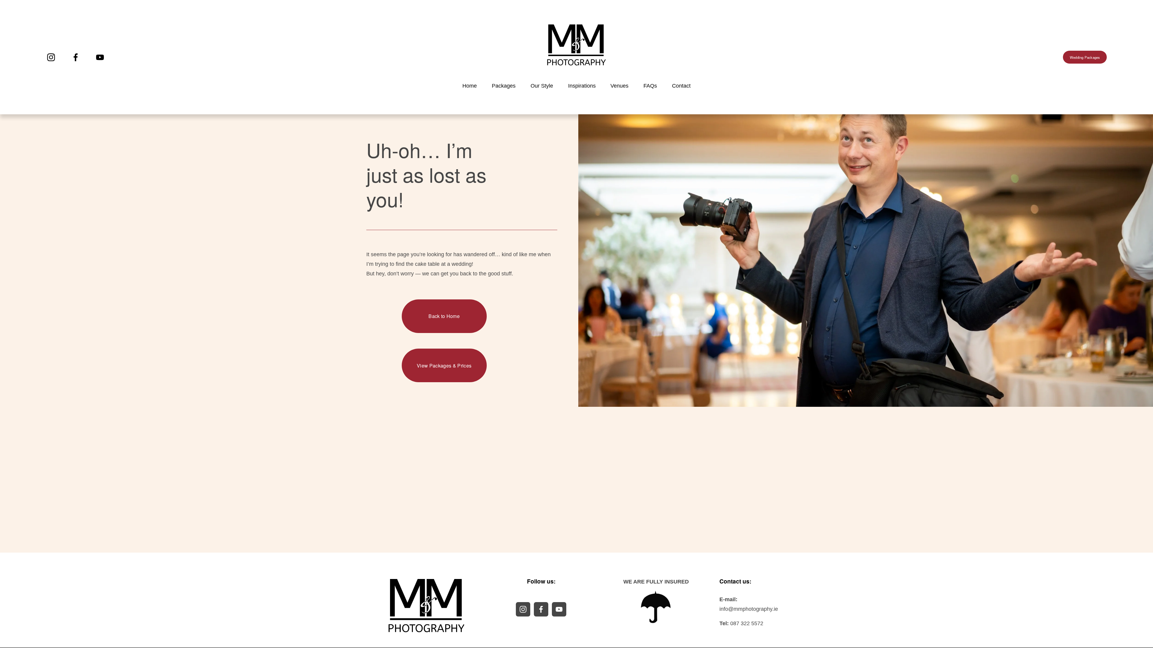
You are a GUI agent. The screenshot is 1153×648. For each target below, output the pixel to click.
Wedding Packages (1085, 57)
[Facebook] (75, 57)
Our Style (542, 86)
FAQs (650, 86)
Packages (504, 86)
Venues (619, 86)
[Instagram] (51, 57)
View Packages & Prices (444, 365)
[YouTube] (100, 57)
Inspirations (582, 86)
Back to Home (444, 316)
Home (469, 86)
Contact (681, 86)
